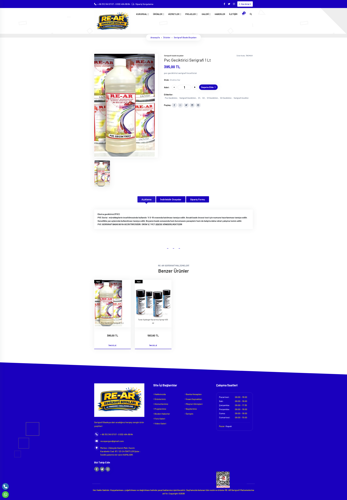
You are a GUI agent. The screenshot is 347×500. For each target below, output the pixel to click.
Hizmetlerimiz (161, 404)
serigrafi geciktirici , (188, 98)
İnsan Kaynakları (194, 399)
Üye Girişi (245, 4)
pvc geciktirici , (171, 98)
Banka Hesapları (194, 394)
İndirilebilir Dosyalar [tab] (170, 199)
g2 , (204, 98)
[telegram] (229, 4)
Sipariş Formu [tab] (197, 199)
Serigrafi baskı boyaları (185, 37)
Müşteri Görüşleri (194, 404)
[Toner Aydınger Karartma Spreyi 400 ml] (153, 303)
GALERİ (205, 14)
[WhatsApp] (5, 494)
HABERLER (220, 14)
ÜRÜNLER (158, 14)
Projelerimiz (160, 409)
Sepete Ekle (207, 87)
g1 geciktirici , (213, 98)
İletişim (189, 413)
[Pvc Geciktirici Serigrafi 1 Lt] (124, 156)
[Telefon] (5, 486)
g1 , (199, 98)
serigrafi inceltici (241, 98)
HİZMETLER (174, 14)
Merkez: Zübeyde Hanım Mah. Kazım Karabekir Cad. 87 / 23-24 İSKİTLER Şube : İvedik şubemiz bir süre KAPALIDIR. (120, 451)
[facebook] (225, 4)
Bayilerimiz (191, 409)
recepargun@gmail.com (112, 441)
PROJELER (190, 14)
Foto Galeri (159, 418)
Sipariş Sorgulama (144, 4)
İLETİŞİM (233, 14)
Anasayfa (155, 37)
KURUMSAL (141, 14)
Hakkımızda (160, 394)
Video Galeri (160, 423)
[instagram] (234, 4)
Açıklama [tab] (146, 199)
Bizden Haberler (162, 413)
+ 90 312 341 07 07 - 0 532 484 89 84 (113, 4)
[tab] (102, 173)
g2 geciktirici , (226, 98)
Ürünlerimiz (160, 399)
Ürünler (166, 37)
